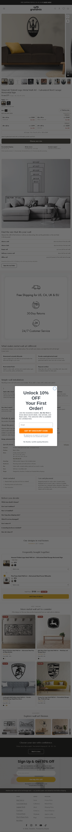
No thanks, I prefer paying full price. (36, 442)
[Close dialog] (54, 388)
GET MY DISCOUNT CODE (36, 431)
